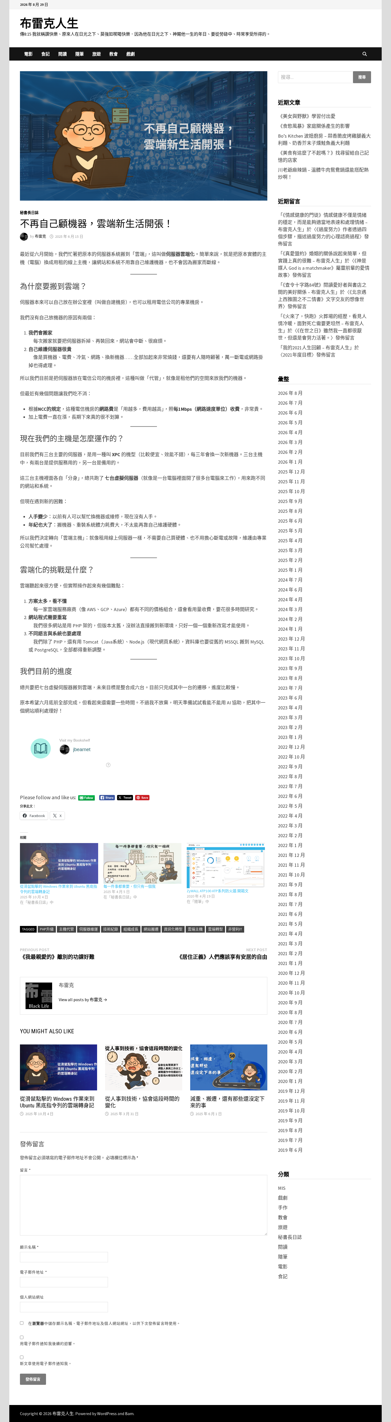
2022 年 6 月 (290, 796)
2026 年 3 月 (290, 442)
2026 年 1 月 (290, 462)
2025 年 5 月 (290, 531)
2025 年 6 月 (290, 521)
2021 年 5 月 (290, 924)
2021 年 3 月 (290, 944)
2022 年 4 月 (290, 816)
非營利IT (235, 929)
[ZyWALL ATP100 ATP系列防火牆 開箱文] (226, 865)
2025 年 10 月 (291, 491)
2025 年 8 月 (290, 511)
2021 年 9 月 (290, 885)
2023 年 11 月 (291, 649)
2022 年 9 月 (290, 767)
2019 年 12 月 (291, 1091)
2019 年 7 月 (290, 1140)
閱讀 (62, 54)
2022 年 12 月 (291, 747)
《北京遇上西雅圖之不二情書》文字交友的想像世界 (322, 299)
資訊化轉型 (173, 929)
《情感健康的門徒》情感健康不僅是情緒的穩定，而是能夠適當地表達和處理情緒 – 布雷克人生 (323, 222)
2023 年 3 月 (290, 717)
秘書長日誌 (29, 212)
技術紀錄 (110, 929)
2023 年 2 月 (290, 727)
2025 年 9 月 (290, 501)
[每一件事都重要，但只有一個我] (142, 863)
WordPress (107, 1413)
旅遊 (96, 54)
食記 (45, 54)
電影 (28, 54)
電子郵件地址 (33, 1272)
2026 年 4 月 (290, 432)
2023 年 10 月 (291, 658)
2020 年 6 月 (290, 1032)
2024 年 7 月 (290, 580)
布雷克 (40, 236)
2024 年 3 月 (290, 609)
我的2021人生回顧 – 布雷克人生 (316, 348)
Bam (129, 1413)
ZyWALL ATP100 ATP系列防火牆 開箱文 (217, 890)
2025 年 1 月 (290, 570)
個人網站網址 (32, 1297)
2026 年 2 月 (290, 452)
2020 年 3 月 (290, 1062)
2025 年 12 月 (291, 472)
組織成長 (130, 929)
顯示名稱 (29, 1247)
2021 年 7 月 (290, 904)
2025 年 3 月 (290, 550)
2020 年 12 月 (291, 973)
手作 (283, 1208)
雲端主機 (195, 929)
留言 (25, 1170)
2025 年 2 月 (290, 560)
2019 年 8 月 (290, 1130)
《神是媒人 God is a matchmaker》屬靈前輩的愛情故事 (323, 268)
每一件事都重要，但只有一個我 (129, 886)
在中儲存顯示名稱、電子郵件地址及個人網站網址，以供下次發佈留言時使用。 (104, 1323)
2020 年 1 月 (290, 1081)
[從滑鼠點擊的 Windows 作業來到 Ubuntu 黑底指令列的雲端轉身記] (59, 863)
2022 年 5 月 (290, 806)
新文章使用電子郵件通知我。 (46, 1363)
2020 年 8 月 (290, 1012)
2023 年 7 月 (290, 688)
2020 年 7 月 (290, 1022)
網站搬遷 (151, 929)
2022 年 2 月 (290, 835)
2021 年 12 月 (291, 855)
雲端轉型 (215, 929)
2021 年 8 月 (290, 894)
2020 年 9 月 (290, 1003)
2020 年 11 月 (291, 983)
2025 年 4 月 (290, 541)
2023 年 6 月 (290, 698)
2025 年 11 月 (291, 482)
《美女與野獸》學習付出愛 (306, 116)
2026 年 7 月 (290, 403)
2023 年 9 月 (290, 668)
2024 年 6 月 (290, 590)
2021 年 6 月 (290, 914)
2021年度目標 (297, 355)
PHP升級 (47, 929)
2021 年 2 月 (290, 953)
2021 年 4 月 (290, 934)
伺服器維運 (88, 929)
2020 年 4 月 (290, 1052)
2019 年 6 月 (290, 1150)
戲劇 (130, 54)
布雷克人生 (49, 23)
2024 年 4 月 (290, 599)
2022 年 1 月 (290, 845)
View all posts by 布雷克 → (83, 999)
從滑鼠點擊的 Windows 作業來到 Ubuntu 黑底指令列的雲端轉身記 (57, 1102)
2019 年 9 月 (290, 1121)
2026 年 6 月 (290, 413)
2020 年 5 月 (290, 1042)
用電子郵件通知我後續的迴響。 (48, 1343)
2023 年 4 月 (290, 708)
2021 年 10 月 (291, 875)
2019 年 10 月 (291, 1111)
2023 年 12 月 (291, 639)
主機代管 (66, 929)
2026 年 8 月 (290, 393)
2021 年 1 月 (290, 963)
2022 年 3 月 (290, 826)
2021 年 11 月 (291, 865)
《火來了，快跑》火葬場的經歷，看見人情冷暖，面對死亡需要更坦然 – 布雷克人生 (322, 323)
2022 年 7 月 (290, 786)
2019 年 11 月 (291, 1101)
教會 (113, 54)
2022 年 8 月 (290, 776)
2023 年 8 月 (290, 678)
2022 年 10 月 (291, 757)
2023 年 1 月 (290, 737)
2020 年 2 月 (290, 1071)
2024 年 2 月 (290, 619)
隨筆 (79, 54)
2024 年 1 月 (290, 629)
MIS (281, 1188)
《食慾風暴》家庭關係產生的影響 (314, 126)
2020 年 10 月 (291, 993)
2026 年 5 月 (290, 423)
